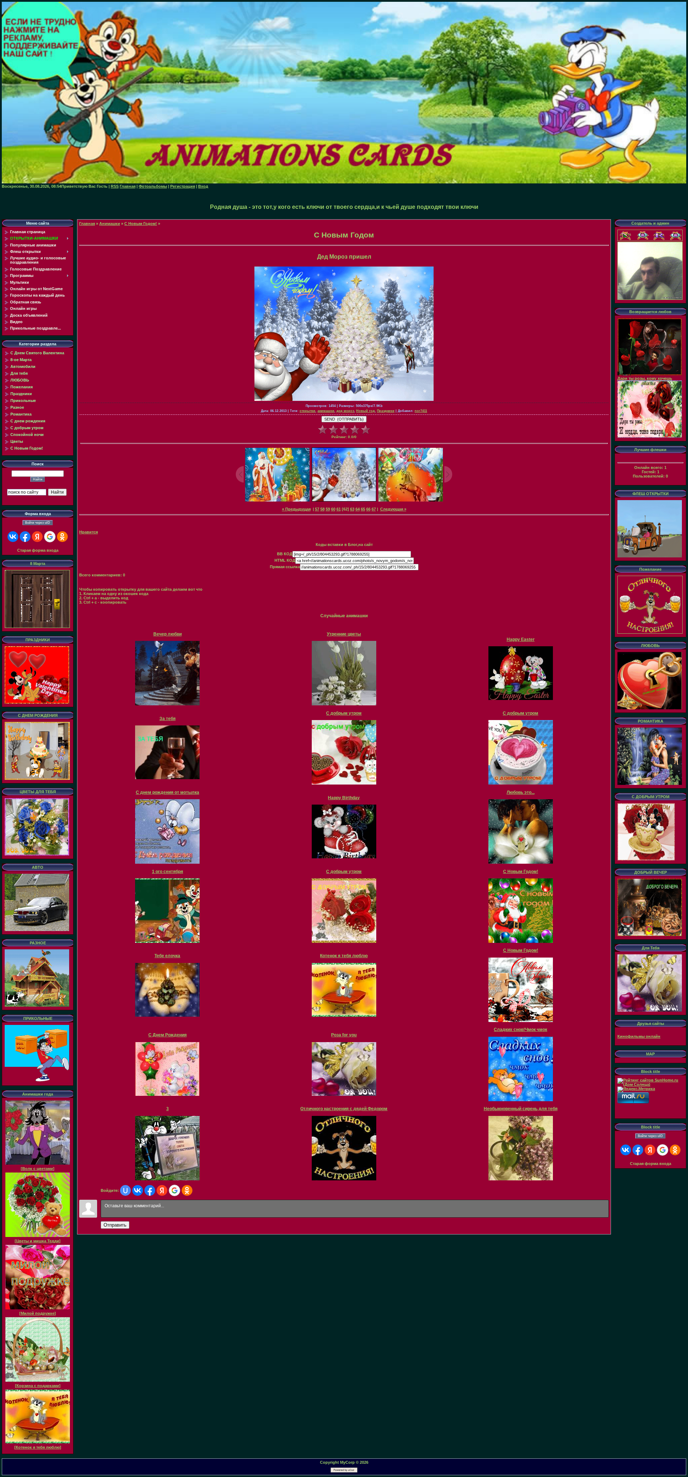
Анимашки (109, 223)
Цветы (16, 441)
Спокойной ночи (27, 434)
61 (338, 509)
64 (357, 509)
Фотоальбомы (153, 186)
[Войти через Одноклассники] (62, 536)
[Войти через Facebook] (25, 536)
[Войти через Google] (50, 536)
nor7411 (421, 411)
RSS (115, 186)
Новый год (365, 411)
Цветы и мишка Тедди (37, 1241)
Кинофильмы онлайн (638, 1036)
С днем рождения (27, 421)
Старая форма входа (37, 550)
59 (328, 509)
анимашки (325, 411)
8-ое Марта (21, 360)
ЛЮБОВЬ (19, 380)
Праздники (21, 394)
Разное (17, 407)
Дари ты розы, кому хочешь (644, 378)
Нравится (88, 532)
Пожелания (21, 387)
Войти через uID (37, 522)
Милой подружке (37, 1313)
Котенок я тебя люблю (38, 1447)
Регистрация (182, 186)
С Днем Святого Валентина (37, 353)
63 (352, 509)
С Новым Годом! (26, 448)
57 (317, 509)
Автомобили (22, 366)
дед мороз (345, 411)
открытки (307, 411)
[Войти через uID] (125, 1190)
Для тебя (19, 373)
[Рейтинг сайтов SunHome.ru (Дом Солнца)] (650, 1084)
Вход (203, 186)
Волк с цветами (37, 1168)
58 (322, 509)
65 (363, 509)
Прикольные (23, 400)
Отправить (115, 1225)
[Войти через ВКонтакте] (13, 536)
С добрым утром (26, 428)
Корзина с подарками (37, 1386)
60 (333, 509)
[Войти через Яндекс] (37, 536)
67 (374, 509)
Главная (127, 186)
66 (368, 509)
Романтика (21, 414)
